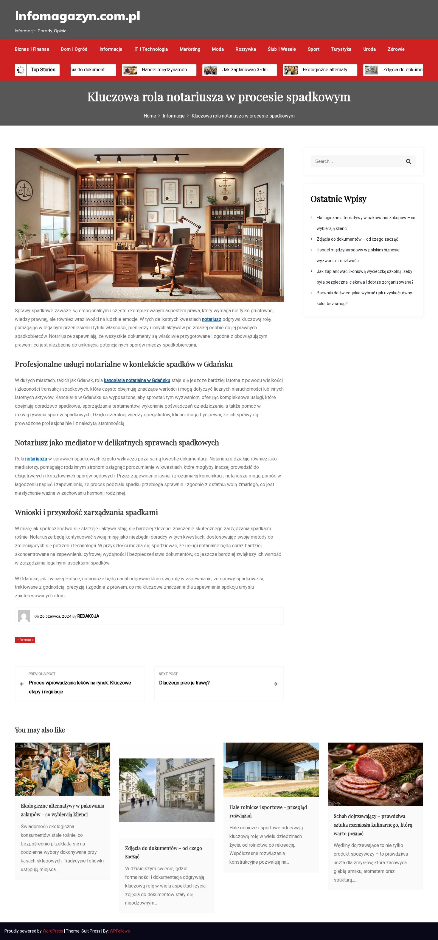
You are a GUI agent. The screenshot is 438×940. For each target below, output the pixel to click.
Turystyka (341, 49)
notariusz (211, 319)
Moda (218, 49)
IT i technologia (151, 49)
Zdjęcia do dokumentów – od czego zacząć (89, 69)
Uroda (370, 49)
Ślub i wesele (282, 49)
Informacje (111, 49)
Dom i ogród (74, 49)
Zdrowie (396, 49)
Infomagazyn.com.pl (77, 16)
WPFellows (120, 931)
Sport (314, 49)
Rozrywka (246, 49)
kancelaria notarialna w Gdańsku (137, 380)
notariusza (36, 459)
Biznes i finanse (32, 49)
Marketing (190, 49)
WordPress (53, 931)
